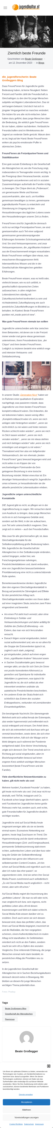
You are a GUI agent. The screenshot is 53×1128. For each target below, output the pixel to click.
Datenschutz (29, 1124)
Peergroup (10, 1019)
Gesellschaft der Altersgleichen (19, 1014)
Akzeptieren (26, 1102)
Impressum (39, 1124)
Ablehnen (26, 1110)
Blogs (41, 63)
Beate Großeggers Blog (15, 1008)
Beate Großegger (34, 59)
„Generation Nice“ (29, 395)
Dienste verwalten (26, 1095)
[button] (48, 1066)
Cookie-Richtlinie (16, 1124)
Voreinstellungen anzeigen (27, 1117)
